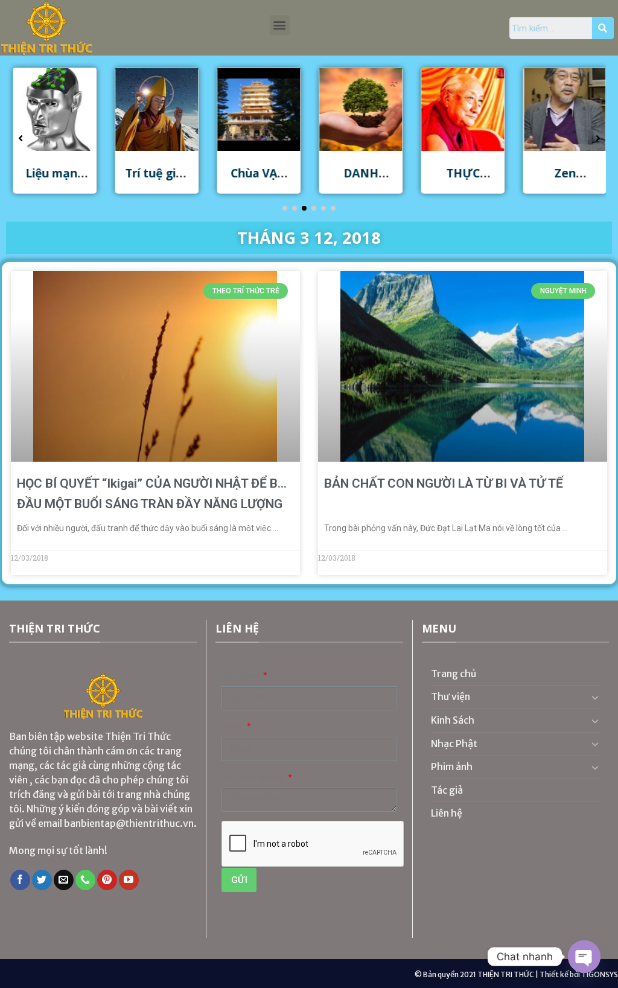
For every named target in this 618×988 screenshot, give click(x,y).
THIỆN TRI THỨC (505, 974)
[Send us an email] (64, 880)
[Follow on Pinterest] (107, 880)
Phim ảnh (452, 766)
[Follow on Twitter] (42, 880)
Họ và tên (241, 676)
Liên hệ (446, 813)
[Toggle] (595, 697)
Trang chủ (454, 674)
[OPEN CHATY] (584, 956)
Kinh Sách (452, 720)
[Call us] (85, 880)
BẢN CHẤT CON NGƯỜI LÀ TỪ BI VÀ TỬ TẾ (443, 483)
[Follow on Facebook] (20, 880)
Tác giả (447, 790)
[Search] (603, 28)
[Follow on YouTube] (129, 880)
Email (233, 726)
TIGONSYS (599, 974)
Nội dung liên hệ (253, 778)
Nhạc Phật (454, 744)
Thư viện (450, 696)
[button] (280, 25)
